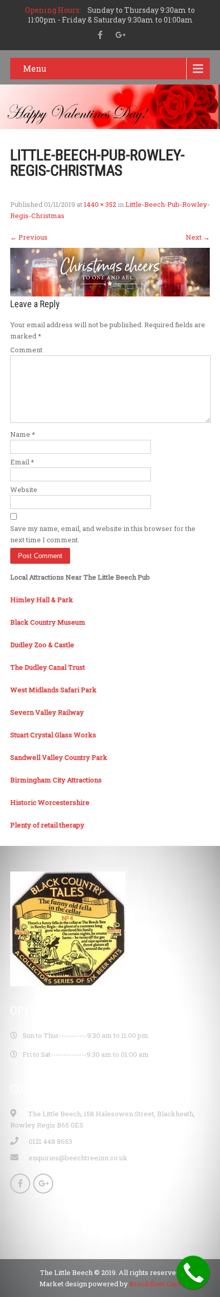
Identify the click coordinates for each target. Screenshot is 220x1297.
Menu (35, 68)
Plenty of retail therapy (47, 825)
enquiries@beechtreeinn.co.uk (78, 1157)
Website (23, 489)
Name (22, 434)
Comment (26, 349)
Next (198, 237)
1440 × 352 (100, 204)
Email (22, 461)
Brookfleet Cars (155, 1283)
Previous (29, 237)
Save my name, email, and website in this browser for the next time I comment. (102, 534)
